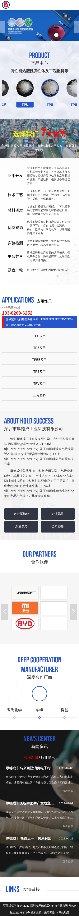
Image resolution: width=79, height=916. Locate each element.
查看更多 (68, 791)
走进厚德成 (21, 513)
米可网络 (49, 912)
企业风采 (58, 513)
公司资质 (58, 526)
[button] (2, 27)
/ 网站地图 (63, 912)
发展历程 (21, 526)
